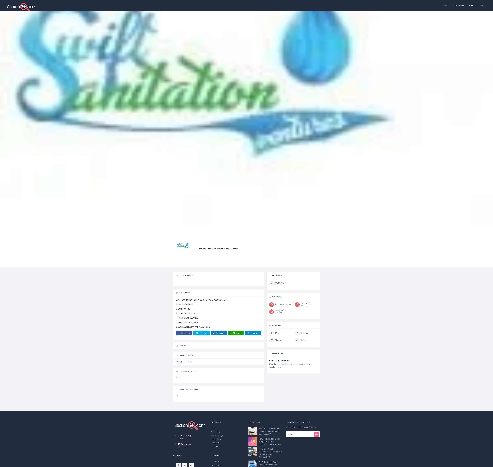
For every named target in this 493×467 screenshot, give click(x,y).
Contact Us (215, 446)
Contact (472, 6)
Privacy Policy (216, 465)
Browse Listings (458, 6)
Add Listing (215, 432)
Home (445, 6)
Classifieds (215, 443)
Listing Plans (216, 439)
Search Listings (217, 436)
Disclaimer (215, 462)
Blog (481, 6)
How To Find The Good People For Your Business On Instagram (270, 441)
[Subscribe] (316, 434)
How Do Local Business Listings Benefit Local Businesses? (270, 431)
